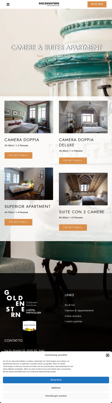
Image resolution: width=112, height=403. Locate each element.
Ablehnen (56, 388)
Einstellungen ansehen (56, 396)
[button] (107, 355)
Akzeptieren (56, 380)
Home (40, 56)
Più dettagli (17, 155)
